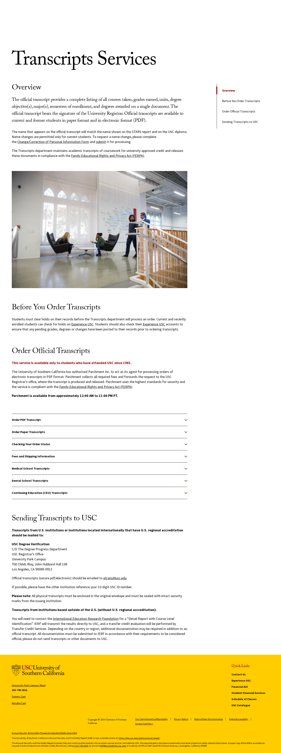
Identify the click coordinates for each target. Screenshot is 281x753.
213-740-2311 (19, 690)
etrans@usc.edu (114, 578)
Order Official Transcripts (238, 111)
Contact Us (239, 674)
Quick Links (241, 666)
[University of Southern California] (38, 671)
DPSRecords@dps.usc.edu (113, 745)
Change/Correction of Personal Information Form (53, 142)
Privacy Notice (181, 719)
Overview (228, 90)
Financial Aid (240, 686)
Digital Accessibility (238, 719)
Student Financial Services (248, 693)
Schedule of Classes (244, 699)
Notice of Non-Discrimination (208, 719)
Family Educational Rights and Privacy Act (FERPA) (107, 155)
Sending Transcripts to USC (240, 122)
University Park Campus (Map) (29, 685)
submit (101, 142)
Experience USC (82, 324)
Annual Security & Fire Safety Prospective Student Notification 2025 (44, 733)
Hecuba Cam (19, 703)
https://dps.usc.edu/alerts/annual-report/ (139, 738)
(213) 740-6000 (81, 745)
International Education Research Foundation (86, 618)
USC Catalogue (241, 705)
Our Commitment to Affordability (151, 719)
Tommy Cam (19, 696)
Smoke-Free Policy (144, 723)
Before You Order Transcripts (241, 101)
